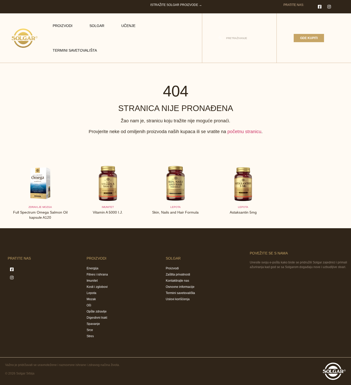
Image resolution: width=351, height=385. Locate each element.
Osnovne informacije (180, 287)
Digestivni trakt (97, 317)
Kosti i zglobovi (97, 287)
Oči (89, 305)
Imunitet (108, 207)
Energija (92, 268)
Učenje (128, 26)
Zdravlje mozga (40, 207)
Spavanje (93, 324)
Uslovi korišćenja (178, 299)
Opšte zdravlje (97, 311)
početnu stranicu (244, 131)
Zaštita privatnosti (178, 274)
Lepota (175, 207)
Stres (90, 336)
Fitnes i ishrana (97, 274)
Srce (90, 330)
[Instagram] (329, 7)
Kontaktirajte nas (177, 280)
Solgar (96, 26)
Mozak (91, 299)
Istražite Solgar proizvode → (176, 5)
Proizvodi (62, 26)
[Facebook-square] (320, 7)
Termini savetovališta (75, 50)
